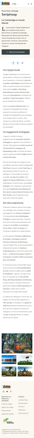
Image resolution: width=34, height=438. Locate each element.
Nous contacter (23, 413)
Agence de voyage (7, 407)
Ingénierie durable (8, 414)
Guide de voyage (7, 404)
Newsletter (22, 410)
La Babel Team (23, 400)
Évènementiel (6, 410)
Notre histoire (23, 403)
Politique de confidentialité (10, 433)
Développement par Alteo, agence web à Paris (15, 431)
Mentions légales (24, 433)
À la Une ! (21, 406)
